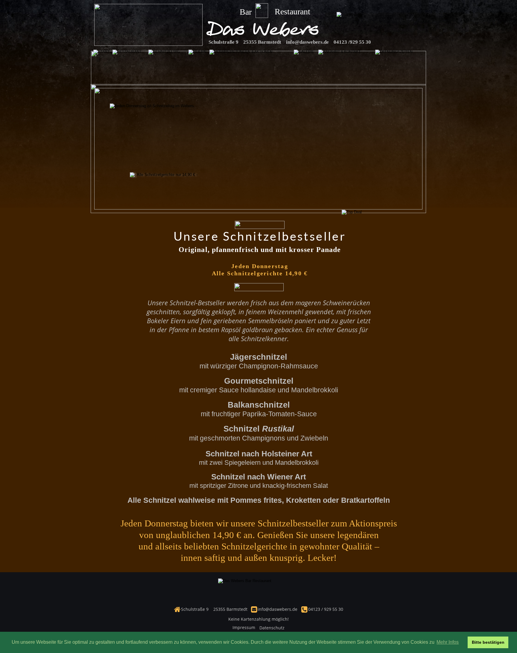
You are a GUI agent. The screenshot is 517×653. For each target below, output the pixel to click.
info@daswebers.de (307, 42)
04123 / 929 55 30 (325, 609)
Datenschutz (272, 628)
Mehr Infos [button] (448, 642)
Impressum (243, 627)
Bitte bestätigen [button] (488, 642)
